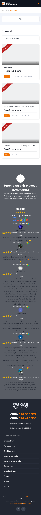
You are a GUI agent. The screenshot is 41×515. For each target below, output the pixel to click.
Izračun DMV (9, 441)
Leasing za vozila (11, 456)
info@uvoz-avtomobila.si (20, 423)
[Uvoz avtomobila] (9, 3)
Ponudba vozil (9, 446)
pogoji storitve (26, 503)
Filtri (20, 19)
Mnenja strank (10, 471)
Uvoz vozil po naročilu (13, 436)
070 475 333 (22, 418)
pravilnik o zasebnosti (16, 503)
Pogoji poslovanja (28, 496)
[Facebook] (18, 509)
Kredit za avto (9, 451)
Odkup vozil (8, 466)
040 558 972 (22, 414)
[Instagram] (23, 509)
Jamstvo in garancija (12, 461)
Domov (4, 10)
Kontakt (7, 486)
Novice (6, 481)
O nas (6, 476)
